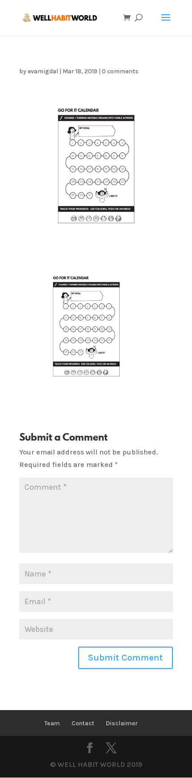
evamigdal (43, 71)
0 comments (120, 71)
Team (52, 723)
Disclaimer (122, 723)
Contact (82, 723)
